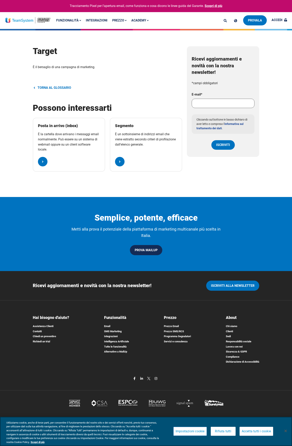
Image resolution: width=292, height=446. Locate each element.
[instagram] (156, 378)
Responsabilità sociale (238, 341)
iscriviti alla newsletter (232, 286)
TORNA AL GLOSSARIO (54, 88)
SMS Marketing (113, 331)
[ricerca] (225, 20)
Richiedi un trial (41, 341)
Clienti (229, 331)
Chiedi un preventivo (44, 336)
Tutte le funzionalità (115, 346)
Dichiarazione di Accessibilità (242, 361)
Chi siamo (231, 326)
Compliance (232, 356)
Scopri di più (213, 6)
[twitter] (149, 378)
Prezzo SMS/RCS (174, 331)
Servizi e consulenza (176, 341)
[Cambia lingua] (235, 20)
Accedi (277, 20)
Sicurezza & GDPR (236, 351)
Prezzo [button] (118, 20)
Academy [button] (139, 20)
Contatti (37, 331)
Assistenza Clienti (43, 326)
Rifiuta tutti (223, 431)
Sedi (228, 336)
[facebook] (135, 378)
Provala (255, 20)
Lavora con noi (234, 346)
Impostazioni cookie (190, 431)
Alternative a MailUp (115, 351)
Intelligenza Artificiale (116, 341)
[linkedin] (142, 378)
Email (107, 326)
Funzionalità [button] (67, 20)
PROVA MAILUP (146, 250)
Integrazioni (96, 20)
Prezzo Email (171, 326)
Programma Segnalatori (177, 336)
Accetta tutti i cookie (256, 431)
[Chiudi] (285, 431)
